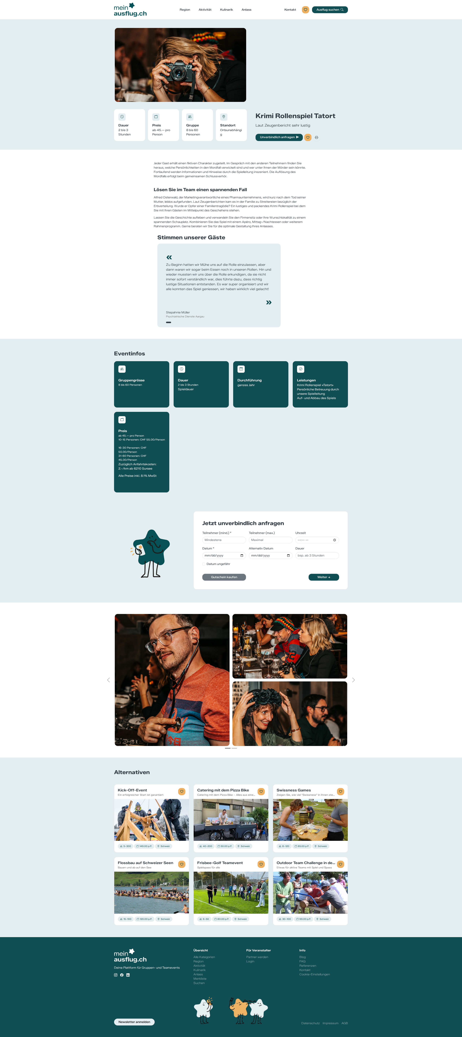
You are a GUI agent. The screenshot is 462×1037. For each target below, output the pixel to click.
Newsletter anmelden (134, 1022)
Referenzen (307, 965)
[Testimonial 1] (168, 322)
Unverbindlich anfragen (277, 137)
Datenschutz (310, 1023)
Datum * (208, 548)
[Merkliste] (305, 9)
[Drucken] (316, 137)
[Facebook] (121, 975)
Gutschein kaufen (224, 577)
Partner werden (257, 957)
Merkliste (199, 978)
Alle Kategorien (204, 957)
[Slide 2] (234, 748)
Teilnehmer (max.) (262, 533)
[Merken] (307, 137)
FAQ (302, 961)
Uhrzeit (300, 533)
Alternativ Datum (261, 548)
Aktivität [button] (205, 9)
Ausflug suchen (328, 9)
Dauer (299, 548)
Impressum (331, 1023)
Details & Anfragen (152, 820)
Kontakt (290, 9)
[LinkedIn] (128, 975)
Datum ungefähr (218, 564)
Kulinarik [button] (226, 9)
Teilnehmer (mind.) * (216, 533)
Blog (302, 957)
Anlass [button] (246, 9)
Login (250, 961)
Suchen (199, 983)
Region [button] (185, 9)
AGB (344, 1023)
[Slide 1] (227, 748)
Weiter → (323, 577)
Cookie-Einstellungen (314, 974)
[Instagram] (115, 975)
